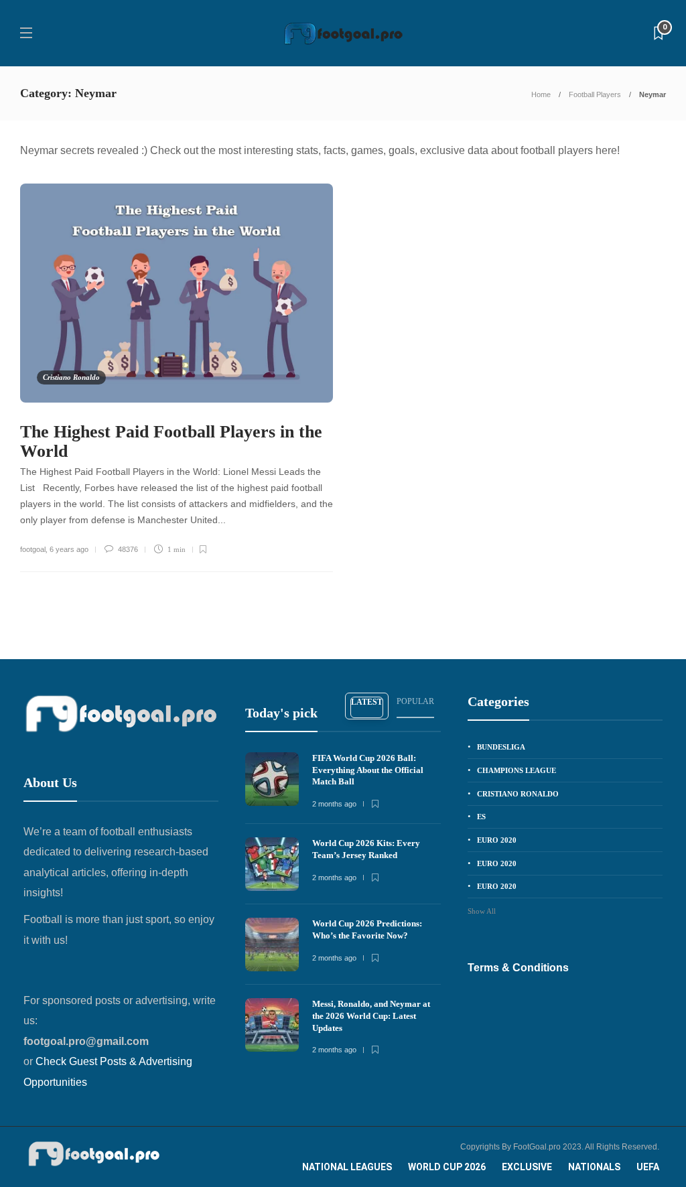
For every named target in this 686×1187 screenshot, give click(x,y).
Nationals (594, 1167)
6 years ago (69, 549)
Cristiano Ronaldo (71, 377)
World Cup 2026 (447, 1167)
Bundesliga (501, 747)
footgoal (33, 549)
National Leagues (347, 1167)
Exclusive (527, 1167)
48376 (127, 549)
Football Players (595, 94)
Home (541, 94)
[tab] (367, 706)
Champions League (516, 770)
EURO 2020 (497, 840)
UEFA (647, 1167)
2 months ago (334, 804)
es (481, 817)
